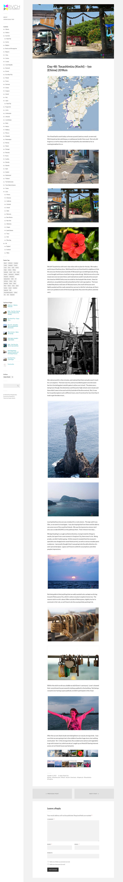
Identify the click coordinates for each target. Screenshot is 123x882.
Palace (10, 281)
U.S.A (6, 191)
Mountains (12, 276)
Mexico (7, 126)
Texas (7, 233)
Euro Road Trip (8, 74)
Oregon (8, 227)
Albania (7, 29)
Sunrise (5, 287)
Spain (6, 168)
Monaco (7, 133)
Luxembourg (8, 120)
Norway (7, 142)
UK (6, 243)
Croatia (7, 61)
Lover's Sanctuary (71, 777)
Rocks (10, 283)
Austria (7, 42)
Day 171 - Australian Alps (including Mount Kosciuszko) (13, 326)
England (8, 246)
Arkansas (8, 198)
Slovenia (7, 165)
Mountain (6, 276)
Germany (7, 84)
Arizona (8, 194)
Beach (5, 263)
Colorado (8, 204)
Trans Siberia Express (10, 185)
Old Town (6, 281)
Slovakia (7, 162)
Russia (6, 155)
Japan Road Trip (8, 19)
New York (8, 220)
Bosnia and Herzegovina (11, 48)
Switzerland (8, 175)
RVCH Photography (12, 394)
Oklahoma (8, 224)
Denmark (7, 68)
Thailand (7, 178)
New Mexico (9, 217)
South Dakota (9, 230)
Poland (7, 146)
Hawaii (8, 207)
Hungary (7, 91)
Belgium (7, 45)
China (6, 55)
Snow (13, 285)
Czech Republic (9, 64)
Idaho (7, 210)
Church (15, 265)
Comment (51, 819)
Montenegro (8, 139)
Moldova (7, 129)
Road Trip (8, 38)
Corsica (7, 58)
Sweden (7, 172)
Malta (6, 123)
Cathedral (10, 265)
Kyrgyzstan (8, 107)
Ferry (9, 267)
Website (49, 852)
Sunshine (15, 287)
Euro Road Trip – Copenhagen (12, 358)
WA (8, 294)
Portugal (7, 149)
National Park (7, 278)
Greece (7, 87)
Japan (6, 100)
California (8, 201)
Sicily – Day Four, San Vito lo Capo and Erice (13, 345)
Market (5, 274)
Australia (7, 35)
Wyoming (8, 240)
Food (13, 267)
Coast (5, 267)
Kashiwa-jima (56, 777)
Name (49, 844)
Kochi (63, 777)
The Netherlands (9, 182)
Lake (18, 272)
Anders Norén (11, 398)
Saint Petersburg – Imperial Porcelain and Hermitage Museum (13, 352)
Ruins (15, 283)
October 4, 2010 (51, 775)
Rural (5, 285)
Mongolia (7, 136)
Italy (6, 97)
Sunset (10, 287)
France (7, 81)
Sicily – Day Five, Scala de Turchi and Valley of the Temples (14, 313)
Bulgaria (7, 51)
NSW (12, 278)
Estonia (7, 71)
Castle (5, 265)
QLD (15, 281)
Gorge (5, 269)
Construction (11, 364)
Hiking (14, 269)
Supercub (6, 290)
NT (15, 278)
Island (10, 272)
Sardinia (7, 159)
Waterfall (12, 294)
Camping (16, 263)
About (5, 17)
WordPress (12, 396)
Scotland (8, 249)
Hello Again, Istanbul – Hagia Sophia (13, 339)
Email (77, 844)
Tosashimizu (88, 777)
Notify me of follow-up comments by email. (60, 861)
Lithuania (7, 116)
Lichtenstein (8, 113)
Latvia (6, 110)
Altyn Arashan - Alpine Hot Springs (13, 332)
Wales (7, 253)
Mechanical (11, 274)
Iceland (7, 94)
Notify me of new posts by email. (57, 864)
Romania (7, 152)
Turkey (7, 188)
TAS (10, 290)
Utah (7, 237)
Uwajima (50, 779)
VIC (5, 294)
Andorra (7, 32)
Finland (7, 78)
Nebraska (8, 214)
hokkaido (6, 272)
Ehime (49, 777)
